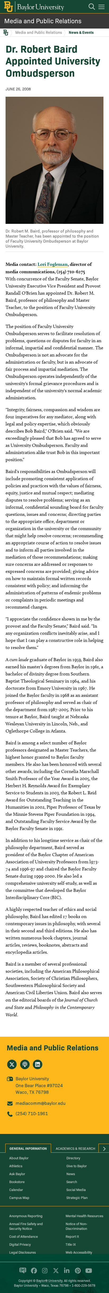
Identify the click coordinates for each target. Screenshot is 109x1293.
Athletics (15, 1165)
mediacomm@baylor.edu (41, 1103)
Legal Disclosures (22, 1252)
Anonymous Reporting (26, 1215)
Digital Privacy (20, 1244)
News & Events (81, 32)
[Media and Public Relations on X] (12, 1064)
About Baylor (19, 1157)
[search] (89, 7)
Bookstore (17, 1181)
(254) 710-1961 (32, 1113)
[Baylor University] (33, 6)
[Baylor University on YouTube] (87, 1273)
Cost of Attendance (23, 1236)
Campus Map (19, 1197)
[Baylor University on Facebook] (33, 1273)
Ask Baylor (17, 1173)
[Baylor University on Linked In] (65, 1273)
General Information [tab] (28, 1148)
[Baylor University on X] (54, 1273)
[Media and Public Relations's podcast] (25, 1064)
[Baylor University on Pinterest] (76, 1273)
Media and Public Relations (42, 20)
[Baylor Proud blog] (21, 1273)
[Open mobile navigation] (102, 7)
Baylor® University (49, 1280)
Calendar (16, 1189)
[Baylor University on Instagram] (43, 1273)
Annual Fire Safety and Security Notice (26, 1226)
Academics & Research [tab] (75, 1148)
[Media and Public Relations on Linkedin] (37, 1064)
